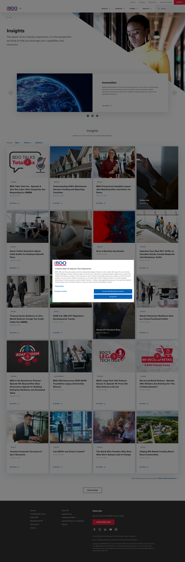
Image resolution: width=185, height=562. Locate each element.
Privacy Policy (59, 286)
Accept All (113, 297)
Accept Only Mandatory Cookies (113, 291)
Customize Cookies (60, 291)
